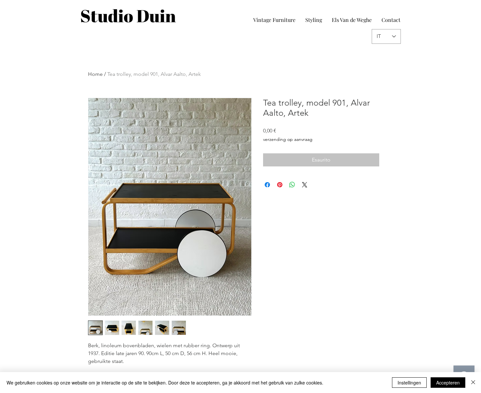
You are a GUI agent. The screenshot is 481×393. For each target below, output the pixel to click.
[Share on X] (305, 185)
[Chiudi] (473, 382)
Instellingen (409, 382)
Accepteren (448, 382)
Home (95, 74)
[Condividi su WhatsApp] (292, 185)
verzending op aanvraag (287, 139)
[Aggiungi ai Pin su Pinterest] (280, 185)
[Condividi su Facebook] (267, 185)
